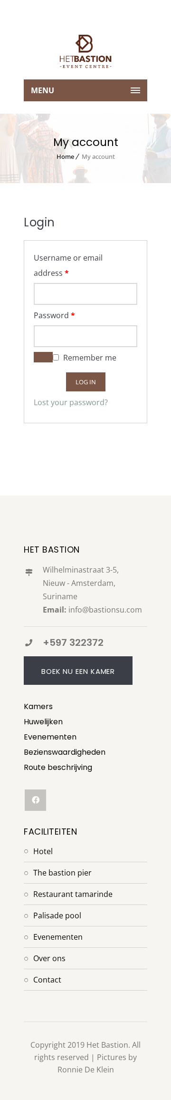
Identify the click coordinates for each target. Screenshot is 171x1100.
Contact (47, 979)
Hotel (43, 851)
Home (65, 156)
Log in (86, 382)
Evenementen (50, 736)
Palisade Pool (57, 915)
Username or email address (68, 265)
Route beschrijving (58, 767)
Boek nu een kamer (78, 671)
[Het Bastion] (85, 51)
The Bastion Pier (62, 872)
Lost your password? (71, 402)
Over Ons (49, 958)
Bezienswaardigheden (64, 752)
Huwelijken (43, 721)
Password (54, 315)
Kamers (38, 706)
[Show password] (43, 357)
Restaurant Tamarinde (73, 894)
